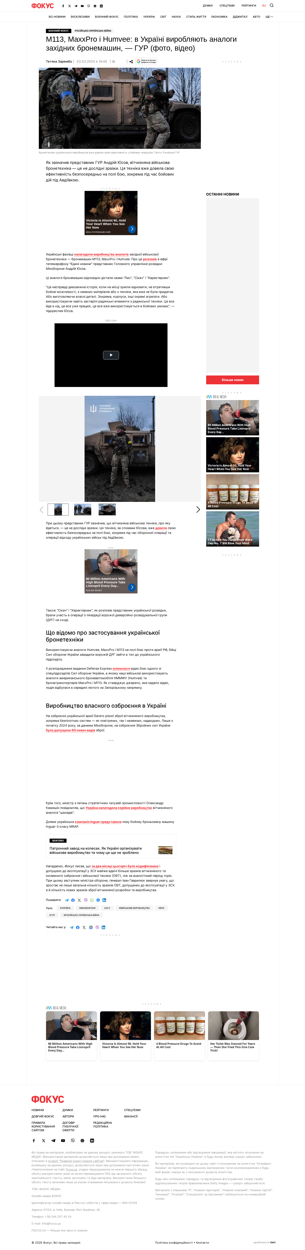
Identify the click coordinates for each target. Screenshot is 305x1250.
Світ (163, 16)
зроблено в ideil (264, 1242)
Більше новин (233, 380)
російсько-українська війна (82, 915)
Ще (268, 16)
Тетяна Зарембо (59, 61)
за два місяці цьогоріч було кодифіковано (125, 866)
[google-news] (82, 1140)
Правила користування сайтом (43, 1126)
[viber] (73, 1140)
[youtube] (63, 1140)
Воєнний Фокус (107, 16)
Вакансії (130, 1116)
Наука (176, 16)
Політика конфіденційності (174, 1242)
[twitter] (43, 1140)
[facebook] (34, 1140)
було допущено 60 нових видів (70, 730)
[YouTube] (82, 6)
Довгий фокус (43, 1116)
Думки (208, 5)
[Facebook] (63, 6)
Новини (38, 1110)
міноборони (88, 908)
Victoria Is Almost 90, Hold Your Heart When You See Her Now (229, 467)
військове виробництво (135, 908)
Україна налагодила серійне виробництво (119, 808)
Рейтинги (249, 5)
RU (264, 5)
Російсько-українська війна (93, 31)
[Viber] (88, 6)
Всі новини (57, 16)
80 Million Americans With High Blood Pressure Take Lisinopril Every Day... (229, 428)
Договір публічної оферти (70, 1126)
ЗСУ (108, 908)
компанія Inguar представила (98, 822)
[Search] (272, 5)
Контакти (202, 1242)
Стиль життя (196, 16)
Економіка (219, 16)
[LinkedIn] (101, 6)
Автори (68, 1116)
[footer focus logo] (48, 1099)
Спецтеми (227, 5)
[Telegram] (76, 6)
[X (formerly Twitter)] (69, 6)
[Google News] (95, 6)
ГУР (53, 915)
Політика (131, 16)
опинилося (121, 668)
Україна (149, 16)
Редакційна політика (102, 1124)
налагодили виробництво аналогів (101, 254)
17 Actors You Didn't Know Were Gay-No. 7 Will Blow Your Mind (230, 541)
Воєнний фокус (59, 31)
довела (161, 528)
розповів (150, 259)
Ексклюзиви (80, 16)
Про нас (99, 1116)
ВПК (162, 908)
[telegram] (53, 1140)
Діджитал (240, 16)
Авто (256, 16)
